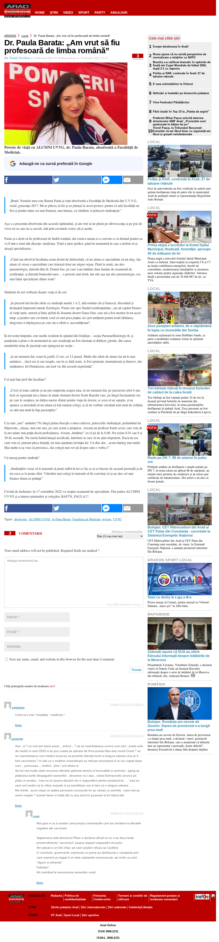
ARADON (10, 35)
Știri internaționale (93, 907)
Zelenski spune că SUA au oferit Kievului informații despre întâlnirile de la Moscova (179, 656)
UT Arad (56, 915)
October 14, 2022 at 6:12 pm (126, 735)
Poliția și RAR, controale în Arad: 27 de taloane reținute (179, 75)
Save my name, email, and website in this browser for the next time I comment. (62, 659)
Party (100, 12)
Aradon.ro (36, 895)
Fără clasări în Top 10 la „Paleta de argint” (181, 111)
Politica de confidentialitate (75, 897)
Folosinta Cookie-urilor (102, 897)
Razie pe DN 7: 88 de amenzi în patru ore (177, 460)
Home (40, 12)
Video (68, 12)
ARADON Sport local (170, 560)
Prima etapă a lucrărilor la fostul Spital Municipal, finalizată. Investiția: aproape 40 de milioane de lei (179, 249)
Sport (83, 12)
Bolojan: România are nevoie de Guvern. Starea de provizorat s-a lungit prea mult (179, 726)
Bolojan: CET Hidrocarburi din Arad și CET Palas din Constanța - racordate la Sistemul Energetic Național (179, 531)
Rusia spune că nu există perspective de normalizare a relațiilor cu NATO (179, 56)
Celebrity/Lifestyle (140, 907)
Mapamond (159, 614)
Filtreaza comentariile (127, 531)
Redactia (56, 895)
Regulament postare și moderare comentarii (165, 897)
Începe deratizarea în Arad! (170, 46)
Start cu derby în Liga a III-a (169, 597)
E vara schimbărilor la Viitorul (173, 84)
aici (52, 686)
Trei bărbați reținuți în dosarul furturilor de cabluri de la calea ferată (179, 390)
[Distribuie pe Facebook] (28, 180)
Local (25, 35)
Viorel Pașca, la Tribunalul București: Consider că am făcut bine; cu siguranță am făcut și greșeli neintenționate (182, 131)
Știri (32, 907)
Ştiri (54, 12)
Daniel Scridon (19, 57)
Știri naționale (117, 907)
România (157, 684)
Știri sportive (90, 915)
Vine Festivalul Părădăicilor (171, 102)
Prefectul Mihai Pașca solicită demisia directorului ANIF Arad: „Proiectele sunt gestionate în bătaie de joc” (179, 121)
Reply (18, 725)
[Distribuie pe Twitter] (77, 180)
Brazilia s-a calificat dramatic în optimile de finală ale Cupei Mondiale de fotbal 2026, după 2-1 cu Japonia (181, 65)
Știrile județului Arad (64, 907)
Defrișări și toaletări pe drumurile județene (181, 93)
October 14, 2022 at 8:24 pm (126, 813)
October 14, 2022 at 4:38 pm (126, 704)
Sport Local (71, 915)
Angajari (118, 12)
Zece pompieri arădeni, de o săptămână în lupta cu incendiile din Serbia (179, 328)
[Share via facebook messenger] (112, 180)
